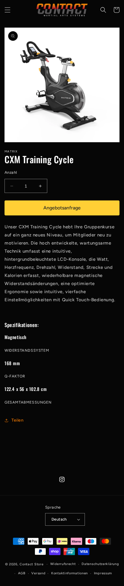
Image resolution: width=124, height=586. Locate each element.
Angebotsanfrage (62, 208)
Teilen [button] (17, 420)
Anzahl (11, 172)
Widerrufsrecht (63, 564)
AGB (22, 573)
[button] (7, 10)
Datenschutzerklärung (100, 564)
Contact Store (31, 564)
